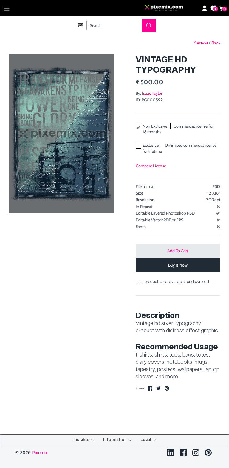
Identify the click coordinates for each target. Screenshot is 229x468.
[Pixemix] (172, 8)
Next (215, 42)
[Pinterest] (208, 452)
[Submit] (149, 25)
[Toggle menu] (6, 8)
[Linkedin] (170, 452)
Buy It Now (178, 265)
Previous (200, 42)
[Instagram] (195, 452)
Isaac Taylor (152, 93)
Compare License (151, 166)
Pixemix (40, 452)
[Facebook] (183, 452)
